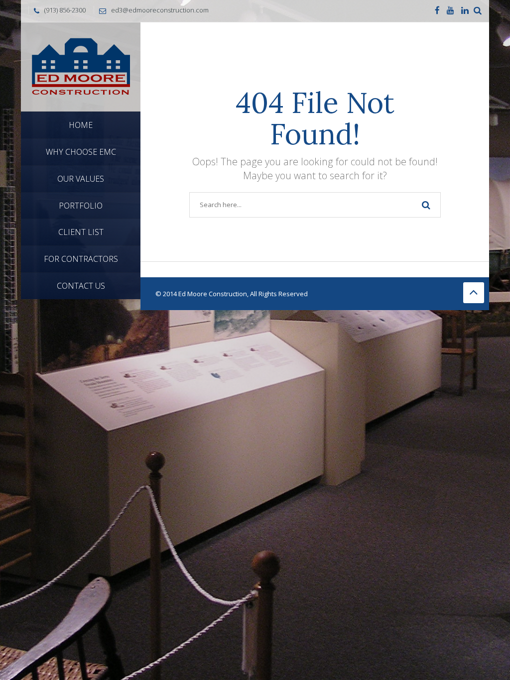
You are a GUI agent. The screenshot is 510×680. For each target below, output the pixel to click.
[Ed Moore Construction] (80, 66)
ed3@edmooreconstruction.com (160, 9)
